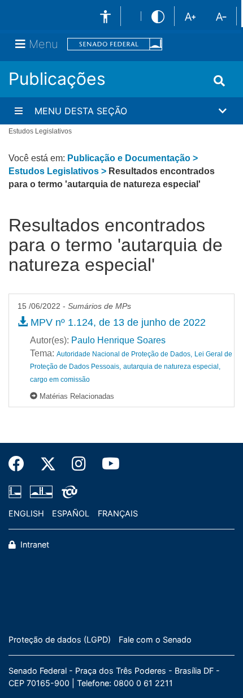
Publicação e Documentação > (132, 158)
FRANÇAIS (118, 513)
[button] (121, 110)
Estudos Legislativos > (58, 171)
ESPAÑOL (70, 513)
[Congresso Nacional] (41, 491)
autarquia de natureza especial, (171, 366)
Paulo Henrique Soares (118, 340)
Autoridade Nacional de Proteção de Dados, (124, 354)
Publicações (57, 78)
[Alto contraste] (158, 16)
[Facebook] (20, 464)
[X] (48, 464)
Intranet (33, 544)
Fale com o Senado (155, 639)
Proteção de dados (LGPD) (59, 639)
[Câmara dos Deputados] (16, 491)
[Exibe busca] (219, 80)
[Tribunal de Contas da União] (67, 491)
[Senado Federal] (114, 44)
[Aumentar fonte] (190, 15)
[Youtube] (107, 464)
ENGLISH (26, 513)
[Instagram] (79, 464)
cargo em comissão (60, 380)
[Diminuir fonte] (221, 15)
